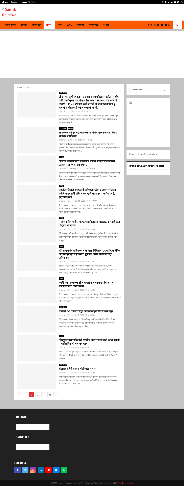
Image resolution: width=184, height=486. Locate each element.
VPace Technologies (124, 483)
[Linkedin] (159, 25)
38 (50, 395)
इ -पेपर (106, 25)
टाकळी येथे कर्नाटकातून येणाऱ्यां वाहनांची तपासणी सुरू (86, 311)
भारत (60, 25)
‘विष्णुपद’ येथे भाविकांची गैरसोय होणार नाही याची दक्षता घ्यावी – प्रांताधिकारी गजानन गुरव (89, 342)
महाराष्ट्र (24, 25)
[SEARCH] (164, 89)
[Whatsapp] (170, 25)
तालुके (48, 25)
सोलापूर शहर (36, 25)
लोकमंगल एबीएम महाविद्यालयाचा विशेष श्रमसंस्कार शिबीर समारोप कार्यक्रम (88, 134)
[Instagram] (155, 25)
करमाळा (62, 157)
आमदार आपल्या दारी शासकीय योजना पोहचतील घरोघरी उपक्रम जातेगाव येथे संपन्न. (87, 163)
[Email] (166, 25)
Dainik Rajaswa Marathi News (146, 166)
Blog (69, 25)
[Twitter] (152, 25)
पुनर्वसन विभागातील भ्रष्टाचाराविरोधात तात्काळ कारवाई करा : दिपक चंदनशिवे (89, 224)
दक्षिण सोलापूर (63, 93)
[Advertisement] (92, 51)
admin (63, 111)
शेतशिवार (80, 25)
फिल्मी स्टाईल (93, 25)
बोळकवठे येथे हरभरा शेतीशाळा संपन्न (77, 368)
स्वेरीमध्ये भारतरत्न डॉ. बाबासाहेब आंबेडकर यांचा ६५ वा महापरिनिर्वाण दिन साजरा (86, 284)
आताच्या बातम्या (10, 25)
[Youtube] (163, 25)
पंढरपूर (61, 186)
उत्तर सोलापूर (63, 128)
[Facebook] (149, 25)
